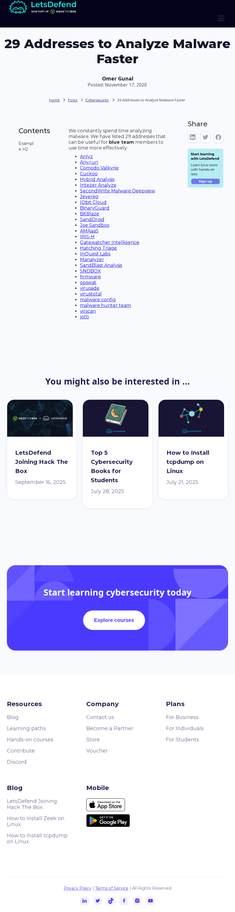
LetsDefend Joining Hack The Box (32, 804)
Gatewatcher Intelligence (109, 242)
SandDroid (92, 219)
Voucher (97, 751)
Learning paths (26, 728)
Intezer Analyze (98, 185)
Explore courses (114, 620)
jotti (84, 317)
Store (93, 739)
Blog (13, 717)
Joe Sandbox (94, 225)
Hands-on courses (30, 739)
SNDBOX (90, 271)
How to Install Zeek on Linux (35, 821)
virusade (89, 288)
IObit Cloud (93, 202)
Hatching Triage (98, 248)
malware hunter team (105, 305)
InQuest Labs (95, 254)
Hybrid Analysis (97, 179)
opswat (88, 282)
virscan (88, 311)
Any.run (89, 162)
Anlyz (86, 156)
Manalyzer (92, 259)
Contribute (21, 751)
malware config (98, 299)
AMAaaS (89, 231)
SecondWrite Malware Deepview (117, 191)
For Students (182, 739)
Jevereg (89, 196)
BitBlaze (89, 213)
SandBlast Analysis (101, 265)
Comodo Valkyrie (99, 168)
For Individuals (185, 728)
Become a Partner (109, 728)
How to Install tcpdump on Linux (37, 838)
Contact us (100, 717)
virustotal (91, 294)
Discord (17, 762)
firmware (90, 276)
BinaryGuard (94, 208)
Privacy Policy (77, 888)
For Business (182, 717)
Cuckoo (89, 173)
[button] (220, 18)
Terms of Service (111, 888)
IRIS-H (87, 236)
